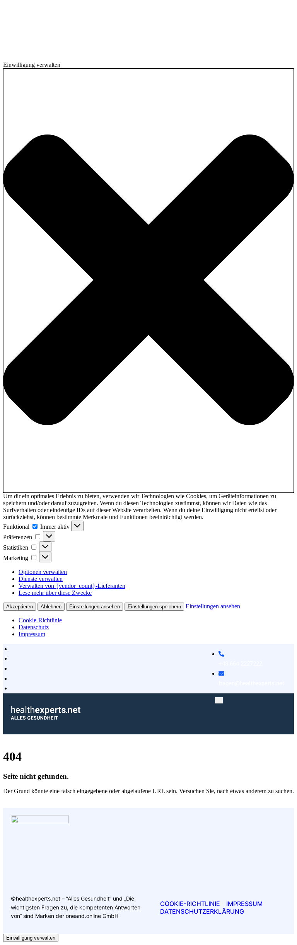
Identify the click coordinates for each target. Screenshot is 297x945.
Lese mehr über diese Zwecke (55, 592)
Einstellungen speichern (154, 607)
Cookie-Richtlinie (40, 620)
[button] (148, 280)
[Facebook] (269, 844)
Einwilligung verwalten (30, 938)
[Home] (45, 717)
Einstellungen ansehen (94, 607)
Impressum (32, 634)
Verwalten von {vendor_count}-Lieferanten (72, 585)
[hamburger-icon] (219, 700)
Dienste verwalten (41, 579)
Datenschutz (34, 627)
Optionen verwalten (43, 572)
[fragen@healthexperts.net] (251, 668)
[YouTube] (281, 844)
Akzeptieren (19, 607)
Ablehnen (51, 607)
